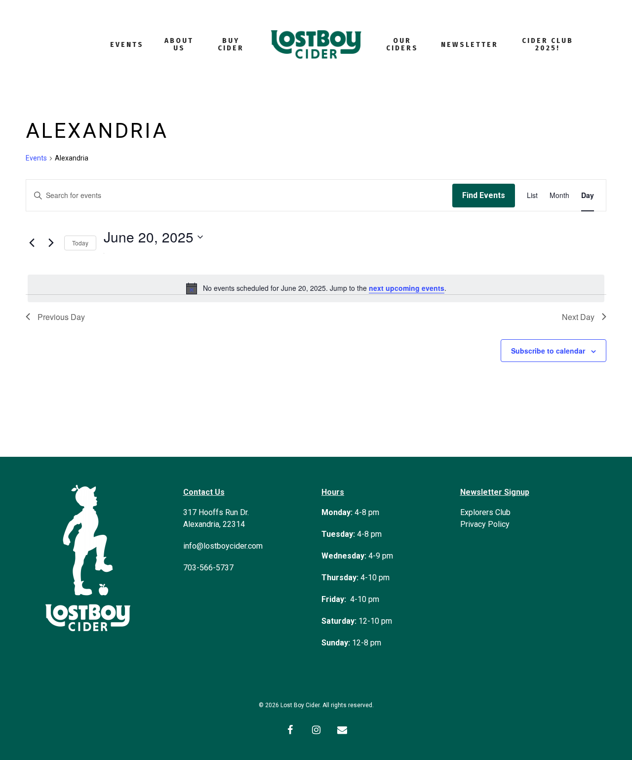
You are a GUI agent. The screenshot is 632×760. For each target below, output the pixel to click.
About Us (179, 44)
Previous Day (61, 316)
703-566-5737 (208, 567)
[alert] (316, 288)
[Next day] (51, 243)
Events (127, 44)
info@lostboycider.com (223, 546)
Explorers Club (485, 512)
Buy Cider (231, 44)
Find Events (483, 195)
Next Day (578, 316)
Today (80, 243)
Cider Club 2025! (547, 44)
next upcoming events (406, 288)
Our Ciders (402, 44)
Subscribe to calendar (548, 351)
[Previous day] (32, 243)
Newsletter (469, 44)
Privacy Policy (485, 524)
